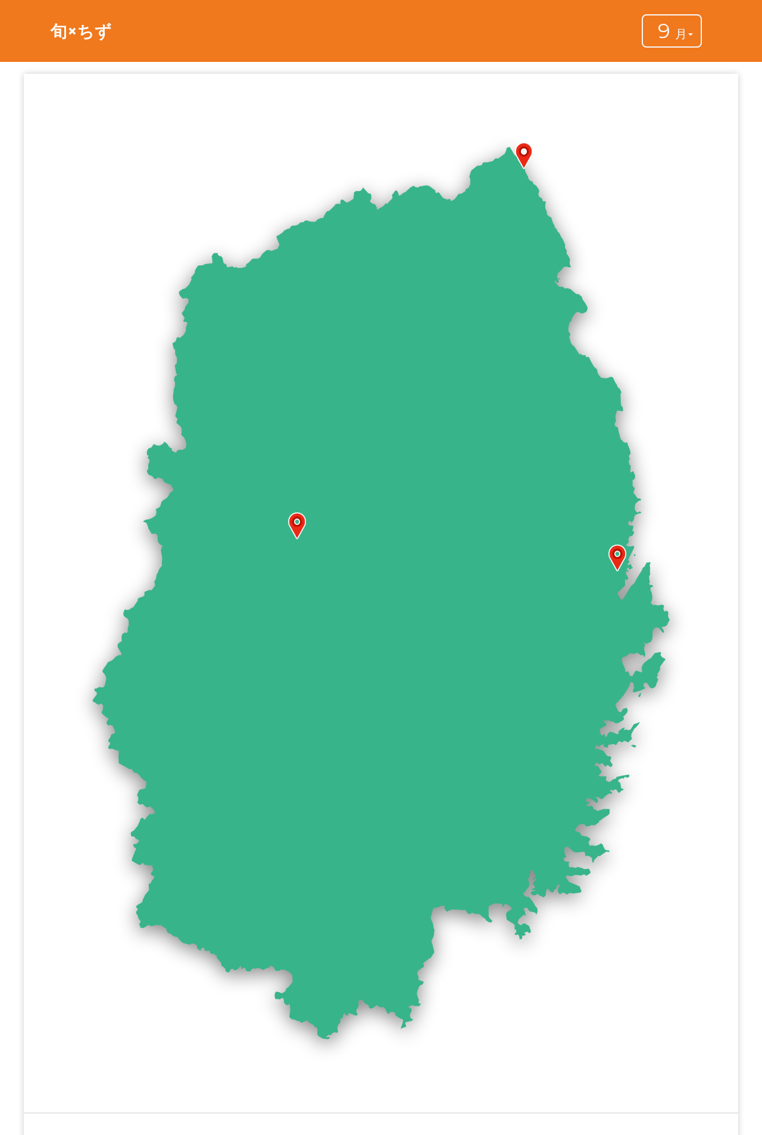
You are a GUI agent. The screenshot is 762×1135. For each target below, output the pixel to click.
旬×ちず (81, 31)
